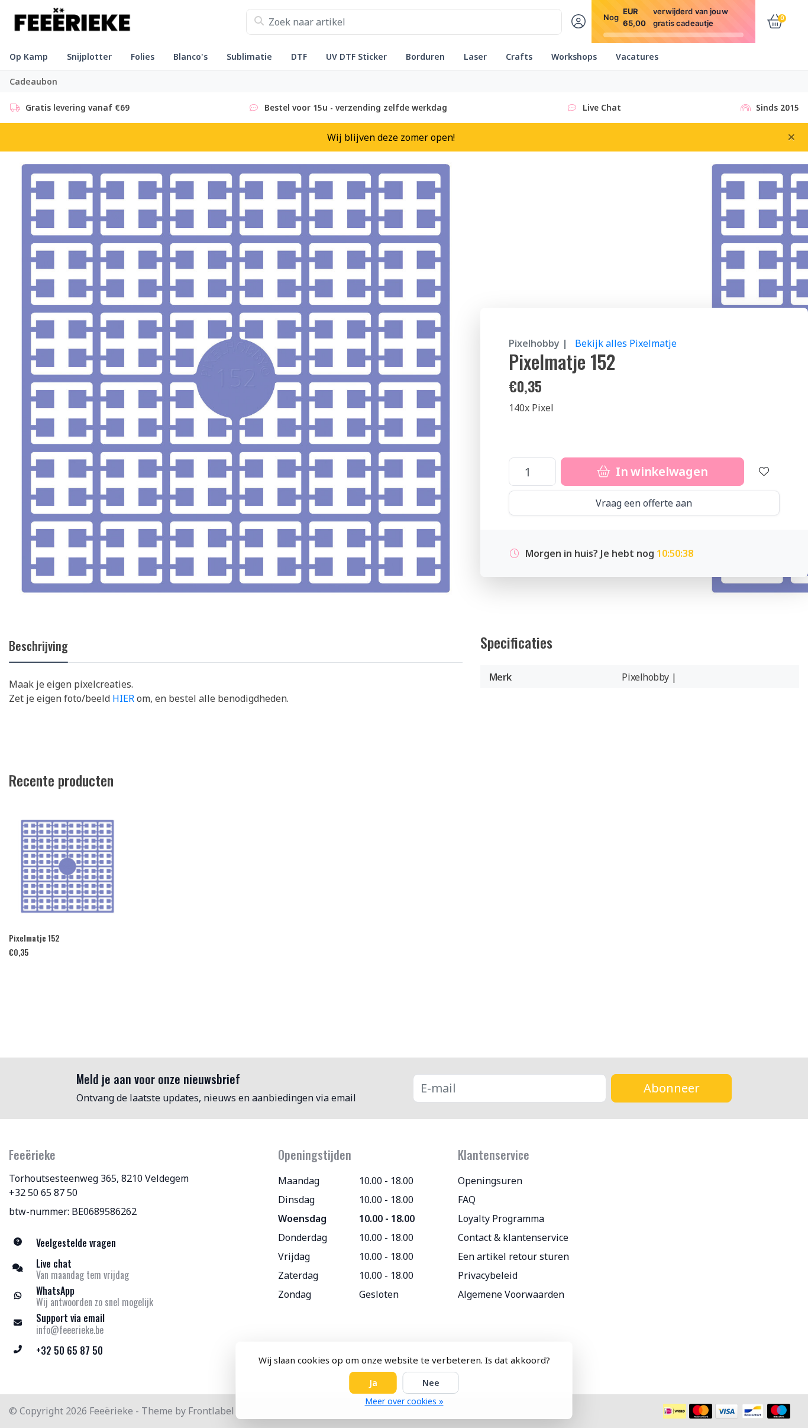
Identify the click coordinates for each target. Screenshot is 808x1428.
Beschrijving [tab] (38, 646)
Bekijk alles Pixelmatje (626, 343)
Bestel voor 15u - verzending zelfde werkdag (355, 107)
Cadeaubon (33, 81)
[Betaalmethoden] (674, 1411)
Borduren (425, 56)
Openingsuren (490, 1180)
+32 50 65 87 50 (43, 1192)
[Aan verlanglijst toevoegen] (764, 471)
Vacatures (637, 56)
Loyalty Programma (501, 1218)
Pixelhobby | (538, 343)
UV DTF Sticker (356, 56)
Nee (430, 1382)
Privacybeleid (488, 1275)
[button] (577, 22)
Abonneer (672, 1088)
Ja (373, 1382)
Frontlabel (211, 1410)
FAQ (467, 1199)
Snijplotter (89, 56)
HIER (123, 698)
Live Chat (602, 107)
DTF (299, 56)
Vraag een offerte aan (644, 503)
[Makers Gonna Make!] (127, 22)
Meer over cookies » (404, 1401)
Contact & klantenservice (513, 1237)
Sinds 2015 (777, 107)
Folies (142, 56)
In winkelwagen (660, 471)
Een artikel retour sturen (513, 1256)
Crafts (519, 56)
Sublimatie (249, 56)
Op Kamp (28, 56)
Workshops (574, 56)
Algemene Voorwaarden (511, 1294)
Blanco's (190, 56)
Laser (475, 56)
